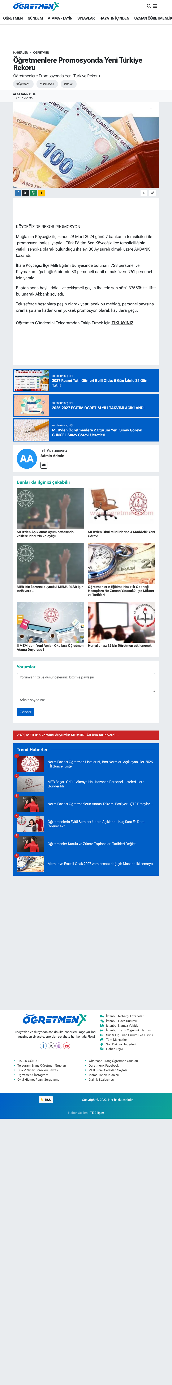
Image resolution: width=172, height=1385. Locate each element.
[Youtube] (66, 1045)
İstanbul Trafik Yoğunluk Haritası (128, 1030)
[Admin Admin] (27, 458)
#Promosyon (47, 83)
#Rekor (68, 83)
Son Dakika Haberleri (121, 1044)
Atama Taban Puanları (104, 1075)
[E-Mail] (43, 465)
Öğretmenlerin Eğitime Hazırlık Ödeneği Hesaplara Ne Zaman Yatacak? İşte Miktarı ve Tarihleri (121, 591)
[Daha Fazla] (41, 193)
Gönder (25, 712)
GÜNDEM (35, 18)
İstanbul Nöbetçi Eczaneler (124, 1016)
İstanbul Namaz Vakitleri (123, 1026)
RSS (47, 1100)
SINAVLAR (85, 18)
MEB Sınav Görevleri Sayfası (108, 1070)
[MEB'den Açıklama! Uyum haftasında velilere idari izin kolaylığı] (50, 508)
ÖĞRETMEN (13, 18)
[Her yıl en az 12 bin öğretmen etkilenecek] (121, 622)
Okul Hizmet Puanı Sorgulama (38, 1079)
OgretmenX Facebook (104, 1065)
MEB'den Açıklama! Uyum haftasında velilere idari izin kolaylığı (45, 534)
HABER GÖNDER (28, 1061)
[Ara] (149, 6)
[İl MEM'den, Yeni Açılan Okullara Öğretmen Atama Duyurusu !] (50, 622)
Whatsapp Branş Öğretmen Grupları (113, 1061)
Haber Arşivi (114, 1049)
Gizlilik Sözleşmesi (102, 1079)
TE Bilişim (97, 1113)
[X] (51, 1045)
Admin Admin (52, 455)
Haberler (20, 52)
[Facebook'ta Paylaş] (18, 193)
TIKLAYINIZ (122, 322)
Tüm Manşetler (116, 1040)
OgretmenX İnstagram (32, 1075)
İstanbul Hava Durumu (121, 1021)
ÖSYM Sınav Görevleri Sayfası (38, 1070)
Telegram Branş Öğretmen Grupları (41, 1065)
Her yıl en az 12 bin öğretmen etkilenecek (120, 646)
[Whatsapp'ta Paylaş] (33, 193)
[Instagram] (58, 1045)
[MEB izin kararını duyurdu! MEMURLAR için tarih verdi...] (50, 563)
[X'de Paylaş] (25, 193)
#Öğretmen (22, 83)
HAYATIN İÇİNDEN (114, 18)
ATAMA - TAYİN (60, 18)
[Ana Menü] (155, 6)
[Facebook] (43, 1045)
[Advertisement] (86, 942)
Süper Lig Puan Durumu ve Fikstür (129, 1035)
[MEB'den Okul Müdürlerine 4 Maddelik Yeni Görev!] (121, 508)
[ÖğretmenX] (36, 6)
